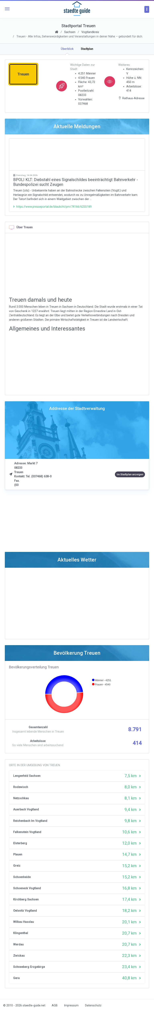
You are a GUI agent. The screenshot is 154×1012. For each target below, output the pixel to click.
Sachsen (69, 32)
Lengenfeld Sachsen (27, 776)
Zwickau (19, 955)
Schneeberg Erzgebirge (29, 967)
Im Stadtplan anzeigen (130, 474)
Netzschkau (21, 798)
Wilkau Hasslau (23, 922)
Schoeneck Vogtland (27, 888)
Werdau (18, 944)
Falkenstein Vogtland (27, 832)
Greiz (16, 865)
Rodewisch (20, 787)
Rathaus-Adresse (133, 98)
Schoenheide (22, 877)
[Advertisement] (77, 154)
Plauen (17, 854)
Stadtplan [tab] (87, 49)
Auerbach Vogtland (26, 809)
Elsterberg (20, 843)
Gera (16, 978)
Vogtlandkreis (90, 32)
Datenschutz (93, 1005)
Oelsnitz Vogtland (25, 910)
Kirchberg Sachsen (26, 899)
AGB (55, 1005)
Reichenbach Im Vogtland (30, 821)
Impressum (71, 1005)
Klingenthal (20, 933)
